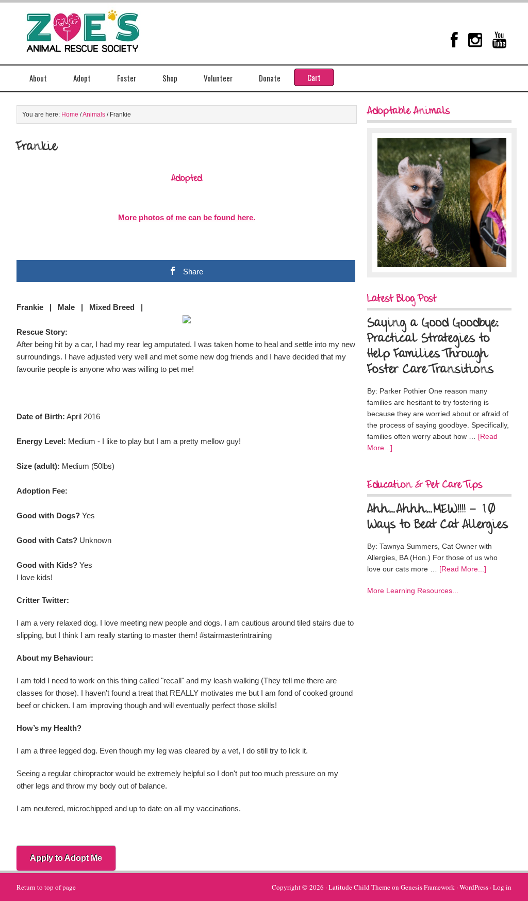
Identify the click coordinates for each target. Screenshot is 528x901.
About (38, 78)
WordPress (473, 887)
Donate (269, 78)
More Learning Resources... (412, 590)
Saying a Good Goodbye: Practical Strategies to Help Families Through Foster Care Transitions (433, 347)
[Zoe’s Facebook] (454, 39)
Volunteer (218, 78)
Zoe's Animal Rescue (93, 28)
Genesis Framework (428, 887)
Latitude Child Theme (359, 887)
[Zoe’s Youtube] (499, 39)
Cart (314, 77)
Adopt (82, 78)
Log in (502, 887)
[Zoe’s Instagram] (475, 39)
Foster (126, 78)
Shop (169, 78)
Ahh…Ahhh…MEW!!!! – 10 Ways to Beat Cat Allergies (437, 517)
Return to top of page (46, 887)
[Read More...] (462, 569)
